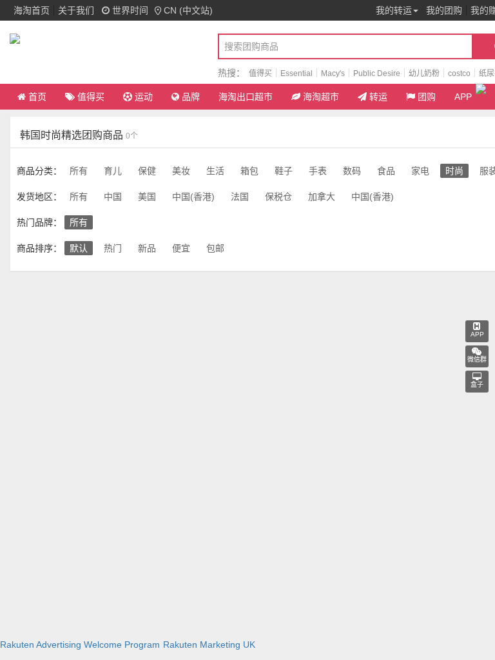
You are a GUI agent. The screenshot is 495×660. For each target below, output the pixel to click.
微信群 (477, 359)
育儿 (113, 171)
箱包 (249, 171)
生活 (215, 171)
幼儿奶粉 (424, 73)
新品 (147, 248)
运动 (144, 97)
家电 (420, 171)
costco (459, 73)
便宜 (181, 248)
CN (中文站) (188, 10)
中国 (113, 196)
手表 (318, 171)
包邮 (215, 248)
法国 (240, 196)
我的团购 (444, 10)
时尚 (454, 171)
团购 (427, 97)
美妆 (181, 171)
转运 (378, 97)
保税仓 (278, 196)
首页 (37, 97)
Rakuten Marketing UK (209, 644)
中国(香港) (193, 196)
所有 (79, 171)
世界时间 (129, 10)
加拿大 (321, 196)
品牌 (191, 97)
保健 (147, 171)
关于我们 (76, 10)
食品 (386, 171)
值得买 (260, 73)
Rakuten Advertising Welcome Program (80, 644)
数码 (352, 171)
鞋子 (284, 171)
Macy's (333, 73)
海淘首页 (32, 10)
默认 (79, 248)
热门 (113, 248)
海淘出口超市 (245, 97)
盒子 (477, 384)
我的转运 (394, 10)
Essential (296, 73)
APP (463, 97)
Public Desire (376, 73)
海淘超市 (321, 97)
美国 (147, 196)
